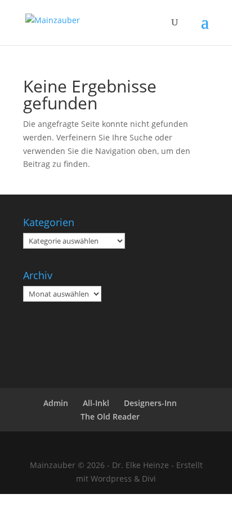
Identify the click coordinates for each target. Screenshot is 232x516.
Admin (55, 403)
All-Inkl (96, 403)
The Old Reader (110, 416)
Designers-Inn (150, 403)
